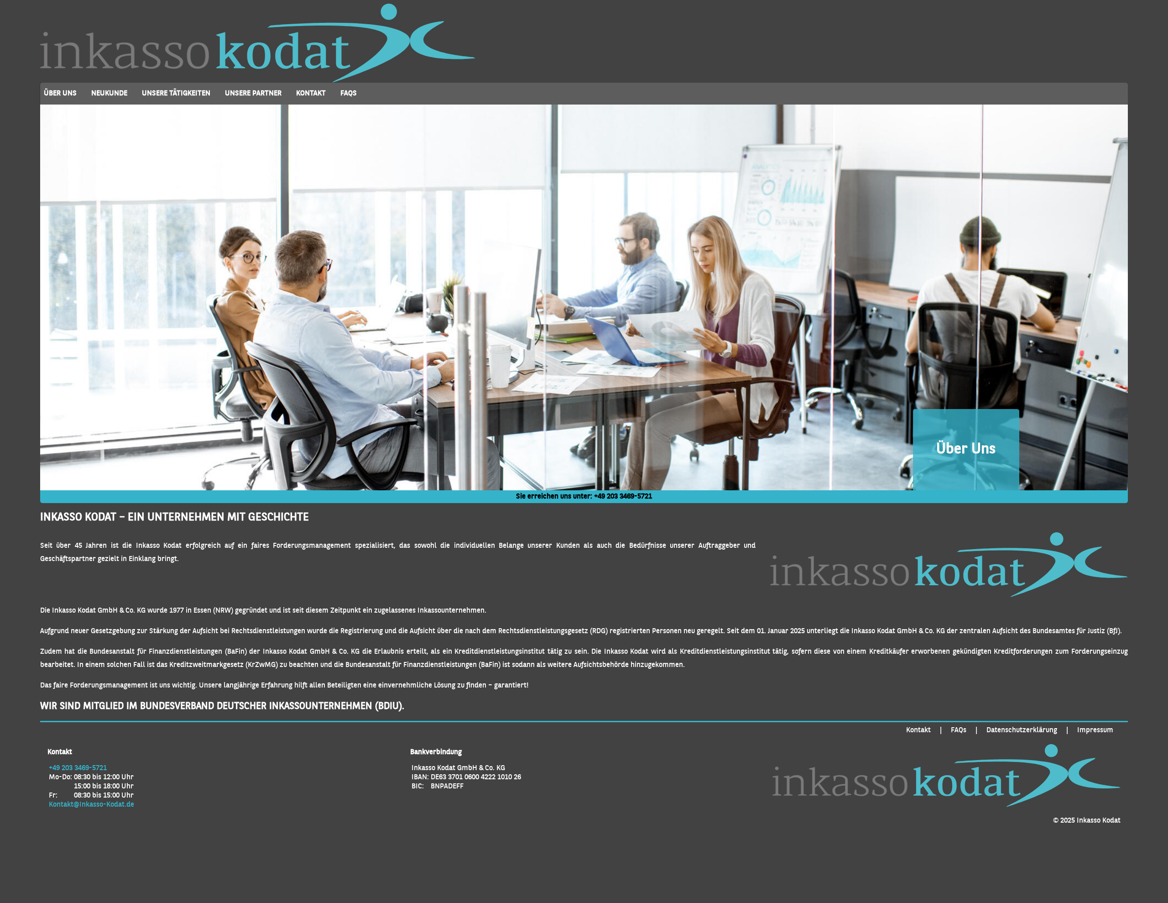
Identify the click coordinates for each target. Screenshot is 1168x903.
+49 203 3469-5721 (623, 496)
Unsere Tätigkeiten (176, 93)
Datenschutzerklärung (1021, 730)
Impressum (1095, 730)
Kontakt (311, 93)
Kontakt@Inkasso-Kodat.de (91, 804)
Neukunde (109, 93)
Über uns (60, 93)
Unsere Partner (253, 93)
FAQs (348, 93)
